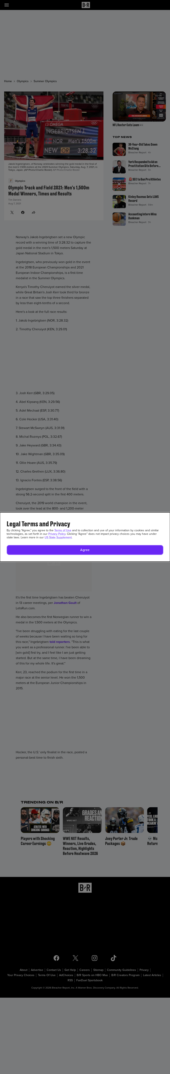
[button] (85, 550)
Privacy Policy (57, 534)
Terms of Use (62, 530)
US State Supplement (58, 537)
